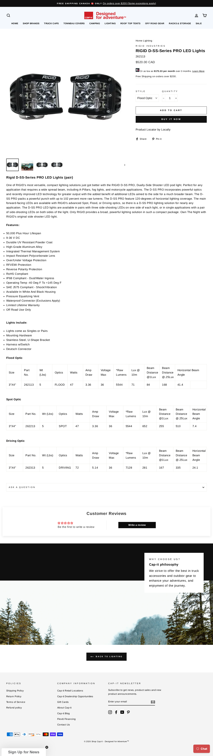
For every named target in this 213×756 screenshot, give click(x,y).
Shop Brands (31, 23)
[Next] (123, 165)
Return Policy (14, 696)
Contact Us (63, 724)
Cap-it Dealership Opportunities (75, 696)
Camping (94, 23)
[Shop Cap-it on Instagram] (110, 712)
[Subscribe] (153, 702)
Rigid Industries (150, 46)
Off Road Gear (154, 23)
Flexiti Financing (66, 719)
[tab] (106, 342)
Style (140, 91)
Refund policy (14, 707)
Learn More (198, 71)
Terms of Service (15, 702)
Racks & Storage (180, 23)
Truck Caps (51, 23)
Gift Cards (63, 702)
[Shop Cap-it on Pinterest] (128, 712)
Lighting (110, 23)
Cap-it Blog (63, 713)
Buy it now (171, 119)
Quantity (170, 91)
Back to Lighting (109, 656)
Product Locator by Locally (153, 129)
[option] (106, 3)
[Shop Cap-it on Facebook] (116, 712)
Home (14, 23)
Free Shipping (144, 76)
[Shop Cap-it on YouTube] (122, 712)
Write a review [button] (137, 525)
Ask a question (22, 487)
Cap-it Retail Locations (70, 690)
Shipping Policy (15, 690)
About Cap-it (64, 707)
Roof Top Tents (130, 23)
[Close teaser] (46, 747)
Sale (199, 23)
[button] (24, 752)
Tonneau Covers (74, 23)
